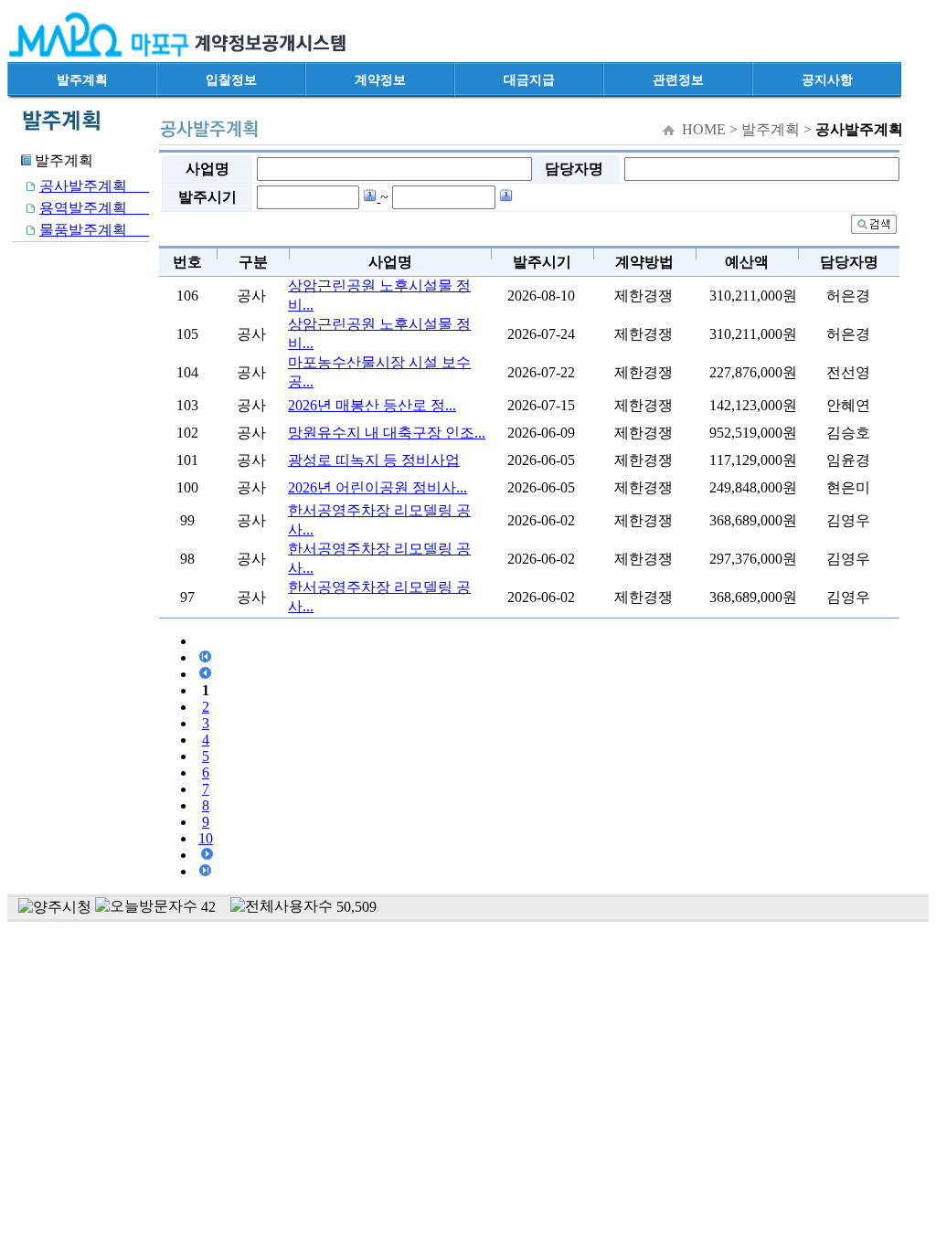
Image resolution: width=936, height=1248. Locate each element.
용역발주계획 (94, 208)
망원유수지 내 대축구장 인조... (386, 432)
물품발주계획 (94, 230)
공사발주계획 (94, 186)
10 (205, 838)
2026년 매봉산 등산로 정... (372, 405)
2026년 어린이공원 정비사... (377, 487)
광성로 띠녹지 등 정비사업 (374, 460)
